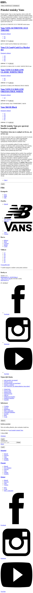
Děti (5, 197)
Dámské (3, 450)
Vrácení (6, 407)
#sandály (6, 399)
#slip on (6, 395)
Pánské (3, 463)
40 (4, 257)
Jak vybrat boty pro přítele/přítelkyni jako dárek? (17, 386)
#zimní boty (7, 389)
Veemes (6, 234)
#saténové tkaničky (9, 398)
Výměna (6, 406)
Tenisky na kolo (8, 382)
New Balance (7, 468)
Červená (6, 243)
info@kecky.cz (5, 280)
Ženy (5, 194)
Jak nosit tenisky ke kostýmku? (12, 383)
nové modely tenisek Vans (16, 430)
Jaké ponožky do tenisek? (11, 380)
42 (4, 260)
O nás (5, 417)
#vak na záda (7, 390)
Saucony (6, 221)
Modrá (6, 245)
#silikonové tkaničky (9, 396)
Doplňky (6, 460)
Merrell (6, 204)
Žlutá (5, 242)
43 (4, 262)
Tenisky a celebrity (9, 385)
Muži (5, 196)
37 (4, 253)
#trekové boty (7, 392)
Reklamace (7, 409)
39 (4, 256)
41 (4, 259)
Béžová (6, 240)
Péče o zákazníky (8, 410)
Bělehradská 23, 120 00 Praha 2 (9, 277)
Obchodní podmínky (9, 412)
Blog (5, 415)
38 (4, 254)
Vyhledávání (4, 440)
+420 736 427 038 (6, 278)
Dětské (3, 477)
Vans (5, 457)
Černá (5, 246)
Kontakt (6, 414)
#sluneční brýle (8, 393)
